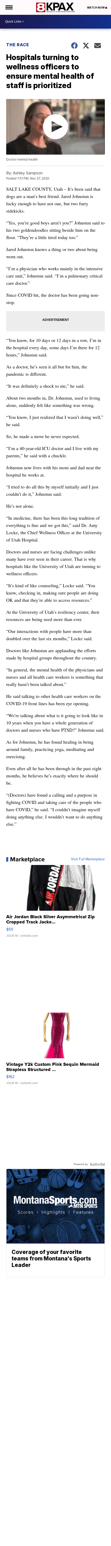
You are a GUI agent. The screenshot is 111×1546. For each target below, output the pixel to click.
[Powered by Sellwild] (97, 1164)
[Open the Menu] (8, 7)
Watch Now (96, 7)
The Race (18, 44)
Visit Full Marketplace (88, 859)
